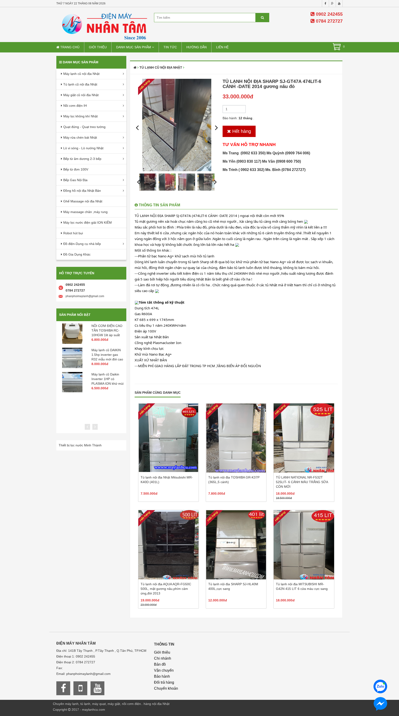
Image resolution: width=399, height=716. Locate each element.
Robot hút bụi (73, 233)
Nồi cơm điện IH (75, 105)
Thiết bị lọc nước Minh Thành (80, 445)
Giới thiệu (98, 47)
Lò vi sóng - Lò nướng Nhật (83, 148)
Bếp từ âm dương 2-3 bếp (82, 159)
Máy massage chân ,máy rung (85, 212)
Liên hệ (222, 47)
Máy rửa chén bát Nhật (80, 137)
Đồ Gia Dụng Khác (77, 254)
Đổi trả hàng (164, 682)
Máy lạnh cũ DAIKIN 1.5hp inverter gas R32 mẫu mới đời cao (107, 354)
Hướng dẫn (196, 47)
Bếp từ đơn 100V (75, 169)
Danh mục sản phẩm (134, 47)
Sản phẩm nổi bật (75, 315)
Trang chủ (69, 47)
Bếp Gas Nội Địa (75, 180)
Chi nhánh (162, 658)
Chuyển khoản (166, 688)
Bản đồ (160, 664)
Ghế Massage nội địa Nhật (82, 201)
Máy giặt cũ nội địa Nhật (81, 95)
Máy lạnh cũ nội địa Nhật (81, 74)
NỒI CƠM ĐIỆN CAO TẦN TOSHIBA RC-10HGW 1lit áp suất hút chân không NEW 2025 (106, 335)
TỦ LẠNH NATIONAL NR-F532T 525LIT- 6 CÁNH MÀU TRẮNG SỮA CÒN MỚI (302, 481)
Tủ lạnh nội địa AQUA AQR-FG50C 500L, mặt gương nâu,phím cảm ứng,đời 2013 (166, 588)
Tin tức (170, 47)
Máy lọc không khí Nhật (80, 116)
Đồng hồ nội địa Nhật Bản (82, 190)
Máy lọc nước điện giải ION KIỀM (87, 222)
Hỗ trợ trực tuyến (76, 273)
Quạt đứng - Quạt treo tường (84, 127)
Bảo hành (162, 676)
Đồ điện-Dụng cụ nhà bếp (82, 244)
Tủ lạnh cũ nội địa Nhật (80, 84)
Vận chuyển (164, 670)
